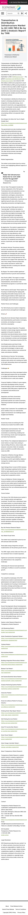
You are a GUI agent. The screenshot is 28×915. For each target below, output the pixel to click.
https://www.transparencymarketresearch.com (14, 819)
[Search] (18, 13)
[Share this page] (26, 13)
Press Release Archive (16, 906)
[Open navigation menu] (2, 13)
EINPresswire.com (17, 77)
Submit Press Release (8, 909)
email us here (5, 835)
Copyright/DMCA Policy (9, 912)
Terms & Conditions (20, 909)
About (7, 906)
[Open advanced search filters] (22, 13)
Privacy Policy (21, 912)
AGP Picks (4, 2)
